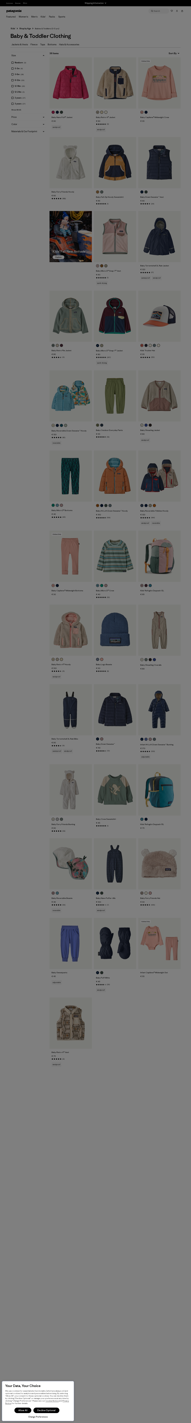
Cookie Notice (52, 1401)
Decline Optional (46, 1410)
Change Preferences (38, 1417)
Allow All (22, 1410)
